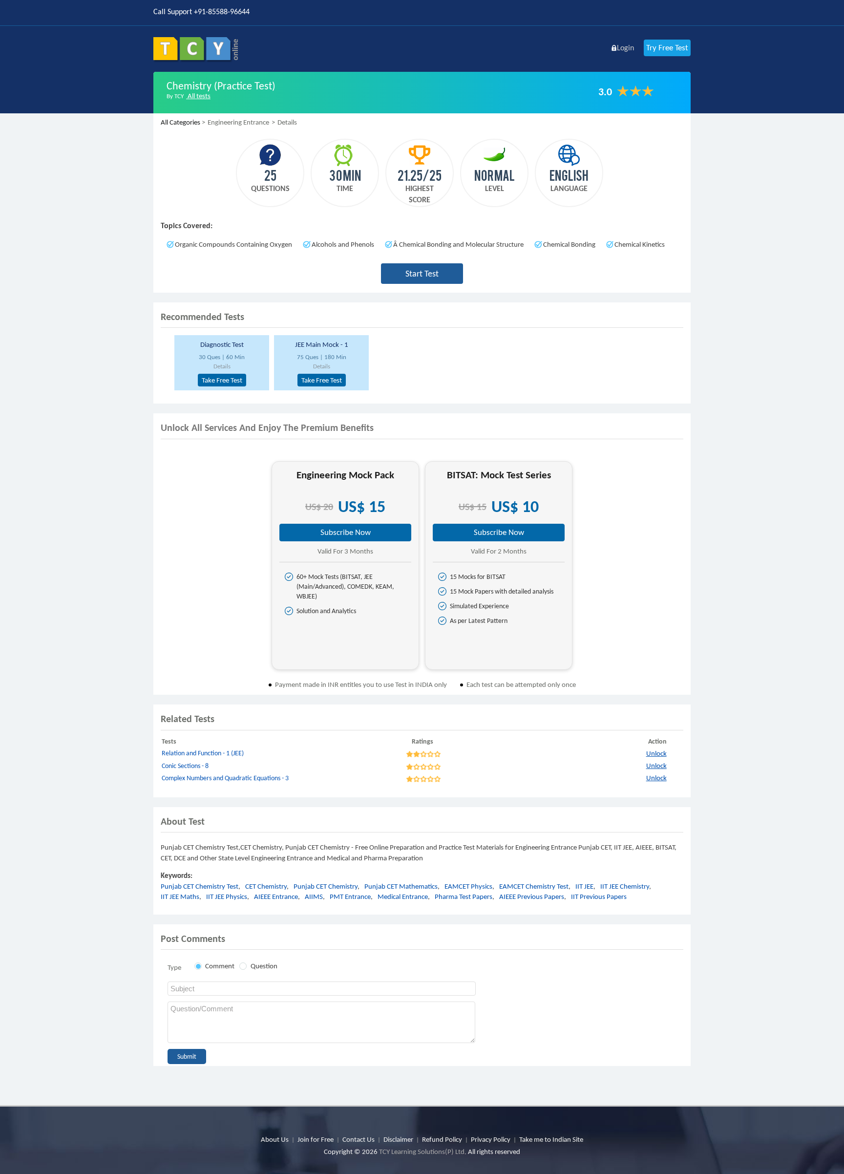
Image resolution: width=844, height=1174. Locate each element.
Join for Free (315, 1139)
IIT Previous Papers (599, 896)
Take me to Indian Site (551, 1139)
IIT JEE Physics (226, 896)
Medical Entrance (403, 896)
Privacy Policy (490, 1139)
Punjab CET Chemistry (326, 886)
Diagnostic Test (222, 344)
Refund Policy (442, 1139)
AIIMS (314, 896)
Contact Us (358, 1139)
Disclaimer (398, 1139)
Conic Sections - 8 (185, 766)
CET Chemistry (266, 886)
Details (222, 366)
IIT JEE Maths (180, 896)
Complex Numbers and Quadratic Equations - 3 (225, 778)
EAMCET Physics (468, 886)
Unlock (656, 753)
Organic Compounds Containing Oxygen (233, 244)
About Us (275, 1139)
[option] (220, 363)
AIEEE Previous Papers (531, 896)
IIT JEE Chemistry (624, 886)
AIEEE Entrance (276, 896)
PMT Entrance (350, 896)
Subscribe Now (345, 532)
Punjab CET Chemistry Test (199, 886)
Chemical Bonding (569, 244)
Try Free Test (667, 48)
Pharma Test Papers (463, 896)
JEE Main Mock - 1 (321, 344)
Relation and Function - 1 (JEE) (203, 753)
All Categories (180, 122)
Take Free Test (222, 380)
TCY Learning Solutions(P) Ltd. (422, 1151)
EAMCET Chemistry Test (534, 886)
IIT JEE (584, 886)
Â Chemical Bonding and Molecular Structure (458, 244)
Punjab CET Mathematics (401, 886)
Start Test (422, 273)
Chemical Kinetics (639, 244)
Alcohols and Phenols (343, 244)
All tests (198, 95)
